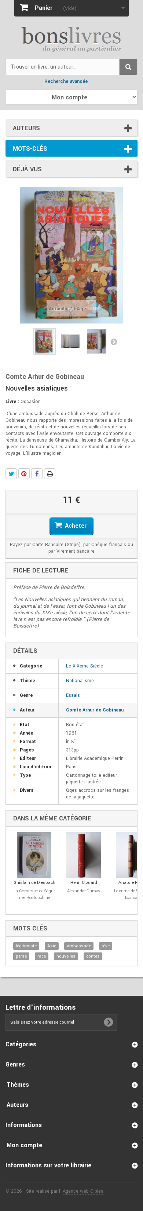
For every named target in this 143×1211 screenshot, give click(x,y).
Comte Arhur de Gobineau (95, 710)
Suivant (113, 341)
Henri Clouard (83, 882)
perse (21, 956)
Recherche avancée (66, 81)
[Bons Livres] (71, 38)
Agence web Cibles (83, 1191)
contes (93, 956)
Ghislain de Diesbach (34, 882)
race (41, 956)
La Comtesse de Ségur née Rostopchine (34, 894)
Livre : (12, 401)
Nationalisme (80, 680)
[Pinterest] (24, 473)
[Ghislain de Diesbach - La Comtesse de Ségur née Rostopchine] (34, 855)
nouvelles (66, 956)
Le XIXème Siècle (84, 666)
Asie (51, 946)
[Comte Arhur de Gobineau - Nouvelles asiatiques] (44, 341)
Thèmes (18, 1084)
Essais (73, 695)
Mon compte (24, 1145)
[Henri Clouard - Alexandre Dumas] (84, 855)
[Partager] (37, 473)
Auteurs (26, 128)
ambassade (79, 946)
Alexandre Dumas (83, 891)
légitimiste (26, 946)
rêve (106, 946)
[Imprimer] (49, 473)
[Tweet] (11, 473)
